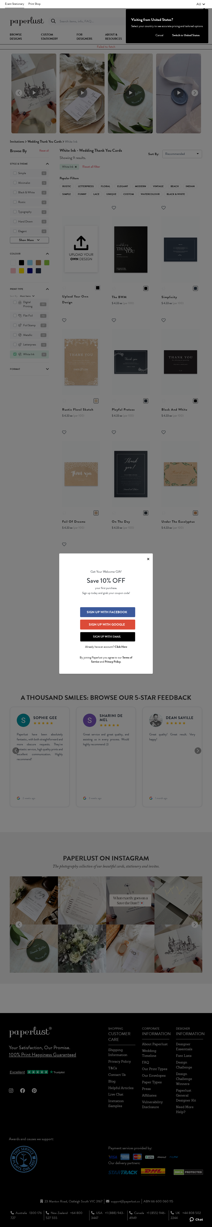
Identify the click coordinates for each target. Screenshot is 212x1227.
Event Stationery (14, 4)
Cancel (159, 35)
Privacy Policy (112, 661)
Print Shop (34, 4)
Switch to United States (186, 35)
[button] (201, 4)
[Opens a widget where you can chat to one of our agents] (196, 1220)
